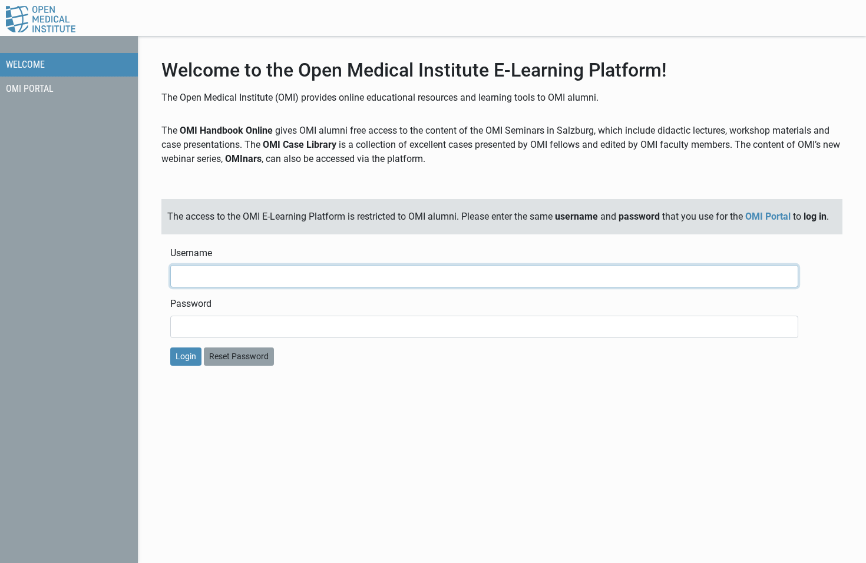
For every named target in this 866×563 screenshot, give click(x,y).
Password (190, 303)
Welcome (25, 64)
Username (191, 253)
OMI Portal (30, 88)
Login (186, 356)
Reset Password (239, 356)
